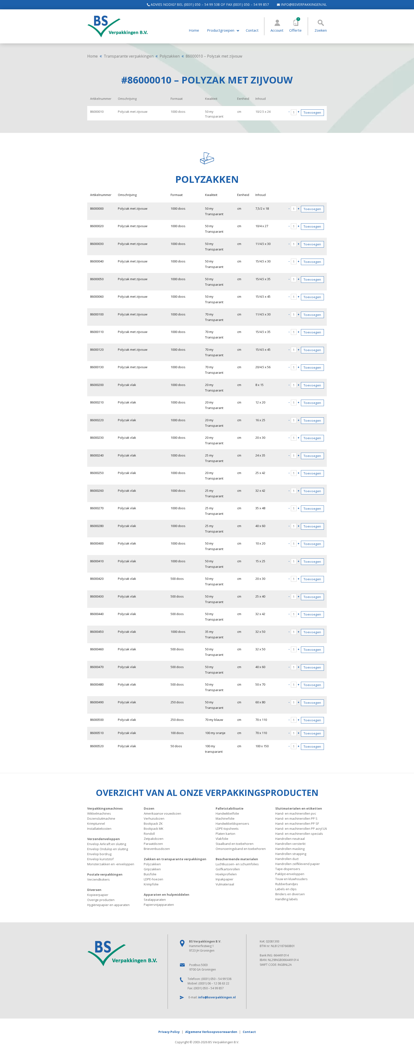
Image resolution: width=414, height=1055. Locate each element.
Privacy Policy (169, 1032)
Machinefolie (225, 818)
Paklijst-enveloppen (289, 874)
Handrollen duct (287, 859)
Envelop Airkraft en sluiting (106, 844)
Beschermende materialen (237, 859)
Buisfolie (150, 874)
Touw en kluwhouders (291, 879)
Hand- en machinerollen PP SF (297, 823)
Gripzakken (152, 869)
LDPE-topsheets (227, 828)
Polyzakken (170, 56)
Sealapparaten (155, 899)
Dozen (149, 808)
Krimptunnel (96, 823)
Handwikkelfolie (227, 813)
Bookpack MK (153, 828)
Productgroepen (220, 30)
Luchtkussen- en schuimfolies (237, 864)
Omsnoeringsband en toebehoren (241, 849)
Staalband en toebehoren (234, 844)
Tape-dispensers (287, 869)
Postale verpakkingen (104, 874)
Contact (252, 30)
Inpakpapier (224, 879)
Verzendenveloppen (103, 839)
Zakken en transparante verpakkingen (175, 859)
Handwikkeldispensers (232, 823)
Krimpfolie (151, 884)
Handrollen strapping (290, 854)
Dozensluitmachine (101, 818)
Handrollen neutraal (290, 838)
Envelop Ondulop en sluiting (107, 849)
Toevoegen (312, 112)
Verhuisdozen (154, 818)
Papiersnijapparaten (159, 904)
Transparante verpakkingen (129, 56)
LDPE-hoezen (153, 879)
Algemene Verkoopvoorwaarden (211, 1032)
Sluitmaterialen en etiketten (298, 808)
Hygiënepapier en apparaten (108, 905)
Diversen (94, 890)
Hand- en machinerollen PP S (296, 818)
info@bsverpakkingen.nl (303, 4)
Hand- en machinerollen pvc (295, 813)
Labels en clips (286, 889)
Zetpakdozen (153, 838)
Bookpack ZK (153, 823)
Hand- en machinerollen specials (299, 833)
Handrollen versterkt (290, 844)
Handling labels (286, 899)
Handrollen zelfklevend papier (297, 864)
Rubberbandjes (286, 884)
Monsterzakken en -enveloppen (110, 864)
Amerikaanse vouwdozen (162, 813)
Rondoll (149, 833)
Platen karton (225, 833)
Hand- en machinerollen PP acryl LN (301, 828)
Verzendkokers (98, 879)
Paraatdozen (153, 844)
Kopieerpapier (97, 895)
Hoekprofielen (226, 874)
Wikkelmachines (99, 813)
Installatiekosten (99, 828)
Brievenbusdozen (157, 849)
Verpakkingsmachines (105, 808)
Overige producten (101, 900)
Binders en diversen (290, 894)
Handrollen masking (290, 849)
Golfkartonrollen (228, 869)
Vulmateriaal (225, 884)
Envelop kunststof (100, 859)
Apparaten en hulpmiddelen (166, 894)
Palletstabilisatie (229, 808)
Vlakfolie (222, 838)
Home (194, 30)
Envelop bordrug (99, 854)
